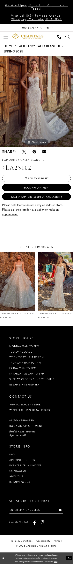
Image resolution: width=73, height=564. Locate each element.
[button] (5, 36)
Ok (69, 558)
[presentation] (17, 281)
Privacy (58, 540)
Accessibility (43, 540)
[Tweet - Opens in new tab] (24, 152)
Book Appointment (37, 187)
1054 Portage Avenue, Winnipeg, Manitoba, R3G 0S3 (36, 17)
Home (8, 46)
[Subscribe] (60, 509)
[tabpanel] (36, 101)
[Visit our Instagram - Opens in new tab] (43, 522)
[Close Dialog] (3, 558)
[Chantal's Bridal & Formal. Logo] (27, 36)
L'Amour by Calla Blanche (39, 46)
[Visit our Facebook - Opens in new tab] (34, 522)
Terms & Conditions (22, 540)
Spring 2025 (13, 51)
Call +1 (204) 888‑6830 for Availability (36, 196)
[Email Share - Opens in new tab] (44, 151)
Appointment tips (22, 459)
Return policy (20, 481)
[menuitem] (5, 36)
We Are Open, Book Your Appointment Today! (36, 6)
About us (16, 476)
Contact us (17, 470)
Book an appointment (25, 425)
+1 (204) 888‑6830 (21, 420)
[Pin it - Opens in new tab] (34, 152)
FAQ (12, 454)
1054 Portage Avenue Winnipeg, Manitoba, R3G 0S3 (30, 407)
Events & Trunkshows (25, 465)
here (55, 561)
